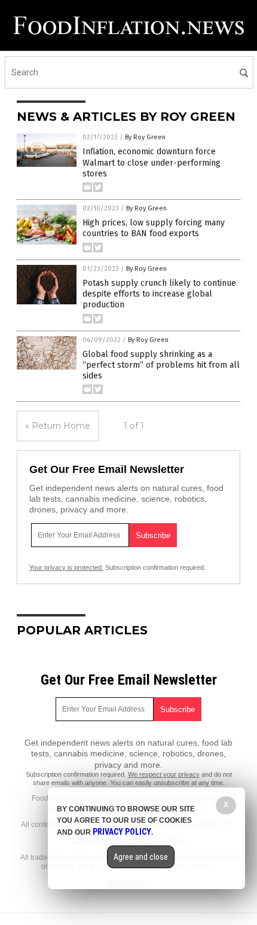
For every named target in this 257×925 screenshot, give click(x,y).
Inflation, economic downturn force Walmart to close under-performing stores (151, 162)
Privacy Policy (122, 832)
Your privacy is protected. (66, 567)
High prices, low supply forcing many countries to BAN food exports (153, 228)
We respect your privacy (164, 774)
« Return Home (57, 425)
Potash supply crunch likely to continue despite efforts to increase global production (159, 294)
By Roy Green (145, 137)
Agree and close (141, 857)
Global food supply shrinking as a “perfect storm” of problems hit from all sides (161, 365)
